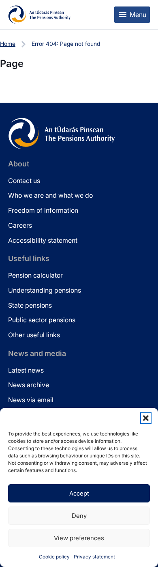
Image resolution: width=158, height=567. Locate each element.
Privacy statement (94, 557)
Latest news (26, 370)
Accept (79, 493)
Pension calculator (35, 275)
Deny (79, 516)
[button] (146, 418)
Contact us (24, 181)
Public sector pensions (41, 320)
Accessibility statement (42, 240)
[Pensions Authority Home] (39, 14)
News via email (30, 400)
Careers (20, 225)
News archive (28, 385)
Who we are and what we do (50, 195)
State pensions (30, 305)
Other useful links (34, 335)
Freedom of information (43, 210)
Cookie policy (54, 557)
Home (7, 43)
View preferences (79, 538)
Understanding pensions (44, 290)
